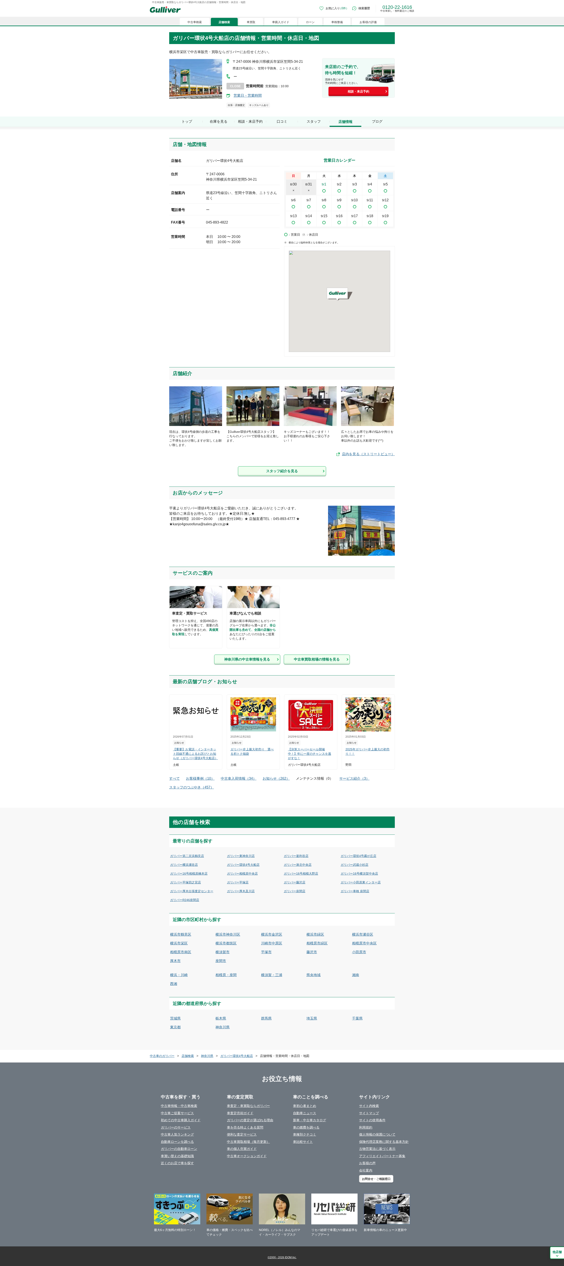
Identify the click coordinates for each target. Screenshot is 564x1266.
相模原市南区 (180, 952)
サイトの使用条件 (372, 1120)
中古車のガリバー (162, 1056)
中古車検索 (194, 22)
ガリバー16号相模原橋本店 (189, 873)
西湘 (173, 984)
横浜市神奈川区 (227, 934)
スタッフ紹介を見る (282, 471)
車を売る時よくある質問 (245, 1127)
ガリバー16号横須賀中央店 (359, 873)
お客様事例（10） (200, 778)
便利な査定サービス (242, 1134)
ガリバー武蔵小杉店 (354, 864)
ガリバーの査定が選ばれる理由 (250, 1120)
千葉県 (357, 1018)
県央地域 (313, 975)
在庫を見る (218, 121)
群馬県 (266, 1018)
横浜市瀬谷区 (362, 934)
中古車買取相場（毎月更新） (248, 1142)
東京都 (175, 1027)
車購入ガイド (280, 22)
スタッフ (314, 121)
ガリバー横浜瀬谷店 (184, 864)
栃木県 (220, 1018)
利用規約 (365, 1127)
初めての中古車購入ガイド (180, 1120)
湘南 (355, 975)
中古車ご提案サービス (177, 1113)
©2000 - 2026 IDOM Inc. (282, 1257)
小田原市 (359, 952)
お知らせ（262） (276, 778)
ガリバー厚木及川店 (241, 891)
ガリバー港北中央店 (298, 864)
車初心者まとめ (304, 1106)
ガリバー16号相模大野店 (301, 873)
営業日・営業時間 (248, 95)
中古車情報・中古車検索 (179, 1106)
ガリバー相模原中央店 (242, 873)
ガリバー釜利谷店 (296, 856)
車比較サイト (303, 1142)
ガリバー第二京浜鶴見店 (187, 856)
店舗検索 (224, 22)
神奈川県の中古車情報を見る (247, 659)
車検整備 (337, 22)
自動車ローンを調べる (177, 1142)
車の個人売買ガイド (242, 1149)
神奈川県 (222, 1027)
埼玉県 (311, 1018)
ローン (310, 22)
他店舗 (557, 1252)
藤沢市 (311, 952)
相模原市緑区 (317, 943)
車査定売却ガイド (240, 1113)
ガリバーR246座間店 (184, 900)
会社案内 (365, 1170)
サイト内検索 (369, 1106)
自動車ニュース (304, 1113)
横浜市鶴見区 (180, 934)
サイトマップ (369, 1113)
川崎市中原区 (271, 943)
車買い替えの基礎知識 (177, 1156)
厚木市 (175, 961)
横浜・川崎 (179, 975)
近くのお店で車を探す (177, 1163)
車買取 (251, 22)
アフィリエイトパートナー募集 (382, 1156)
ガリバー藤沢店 (294, 882)
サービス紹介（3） (354, 778)
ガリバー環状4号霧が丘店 (358, 856)
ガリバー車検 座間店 (355, 891)
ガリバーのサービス (176, 1127)
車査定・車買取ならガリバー (248, 1106)
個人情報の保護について (377, 1134)
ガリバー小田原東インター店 (361, 882)
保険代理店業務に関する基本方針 (384, 1142)
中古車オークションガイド (247, 1156)
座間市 (220, 961)
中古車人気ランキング (177, 1134)
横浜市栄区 (179, 943)
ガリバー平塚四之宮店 (185, 882)
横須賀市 (222, 952)
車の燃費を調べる (306, 1127)
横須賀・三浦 (271, 975)
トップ (187, 121)
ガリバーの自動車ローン (179, 1149)
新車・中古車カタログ (309, 1120)
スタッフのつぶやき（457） (191, 787)
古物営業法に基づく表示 (377, 1149)
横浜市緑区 (315, 934)
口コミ (282, 121)
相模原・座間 (226, 975)
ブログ (377, 121)
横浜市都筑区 (226, 943)
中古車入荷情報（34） (238, 778)
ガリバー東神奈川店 (241, 856)
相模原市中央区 (364, 943)
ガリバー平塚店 (238, 882)
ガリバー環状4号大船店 (243, 864)
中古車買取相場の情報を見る (317, 659)
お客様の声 (367, 1163)
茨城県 (175, 1018)
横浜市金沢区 (271, 934)
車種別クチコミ (304, 1134)
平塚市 (266, 952)
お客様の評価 (368, 22)
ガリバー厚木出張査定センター (191, 891)
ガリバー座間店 (294, 891)
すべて (174, 778)
